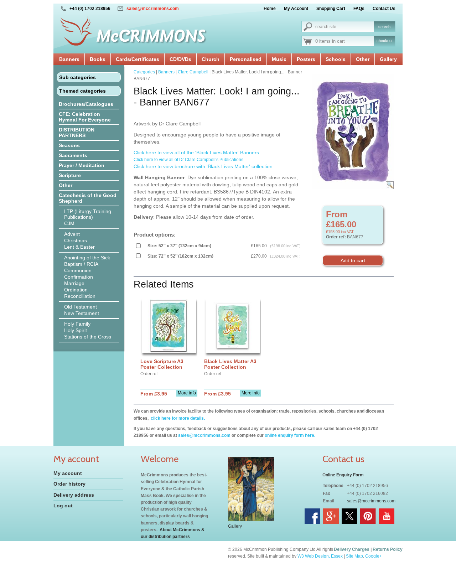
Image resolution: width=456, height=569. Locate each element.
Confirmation (78, 277)
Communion (78, 270)
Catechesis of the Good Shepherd (87, 198)
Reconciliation (79, 296)
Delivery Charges (351, 549)
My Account (296, 8)
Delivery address (73, 495)
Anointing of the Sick (87, 257)
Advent (72, 234)
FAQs (358, 8)
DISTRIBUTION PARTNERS (76, 132)
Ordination (76, 290)
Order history (69, 484)
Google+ (373, 556)
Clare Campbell (193, 71)
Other (362, 59)
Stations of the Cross (87, 337)
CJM (69, 223)
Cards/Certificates (137, 59)
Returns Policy (388, 549)
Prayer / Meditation (81, 165)
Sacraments (73, 155)
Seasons (69, 145)
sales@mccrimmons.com (152, 8)
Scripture (70, 175)
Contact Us (384, 8)
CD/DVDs (180, 59)
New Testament (81, 313)
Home (270, 8)
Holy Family (77, 324)
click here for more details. (177, 418)
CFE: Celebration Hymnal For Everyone (85, 117)
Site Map (354, 556)
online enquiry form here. (290, 435)
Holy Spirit (75, 330)
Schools (336, 59)
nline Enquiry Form (345, 474)
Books (97, 59)
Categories (144, 71)
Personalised (245, 59)
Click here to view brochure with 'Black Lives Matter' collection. (204, 166)
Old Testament (80, 307)
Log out (63, 505)
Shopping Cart (330, 8)
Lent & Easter (79, 247)
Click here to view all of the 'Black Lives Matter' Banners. (197, 152)
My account (67, 473)
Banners (69, 59)
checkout (385, 40)
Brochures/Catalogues (86, 104)
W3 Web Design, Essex (320, 556)
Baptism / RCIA (81, 264)
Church (210, 59)
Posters (306, 59)
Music (279, 59)
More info (187, 392)
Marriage (74, 283)
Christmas (75, 240)
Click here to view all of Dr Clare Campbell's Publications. (189, 159)
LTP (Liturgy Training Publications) (87, 214)
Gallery (388, 59)
